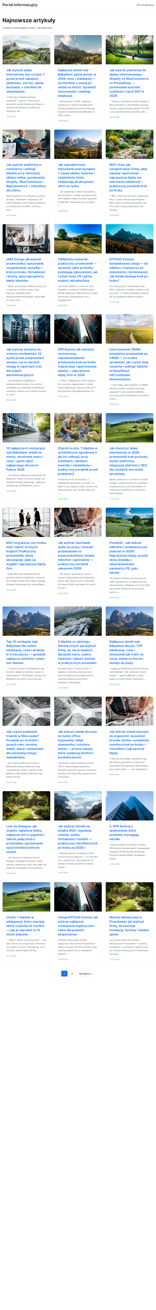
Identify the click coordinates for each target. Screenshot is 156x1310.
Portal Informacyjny (20, 5)
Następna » (85, 973)
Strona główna (145, 4)
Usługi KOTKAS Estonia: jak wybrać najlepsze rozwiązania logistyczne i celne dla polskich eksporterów (78, 925)
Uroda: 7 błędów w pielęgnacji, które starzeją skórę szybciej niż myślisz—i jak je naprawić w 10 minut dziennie (25, 925)
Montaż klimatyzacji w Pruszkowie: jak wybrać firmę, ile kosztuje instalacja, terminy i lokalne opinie (129, 925)
